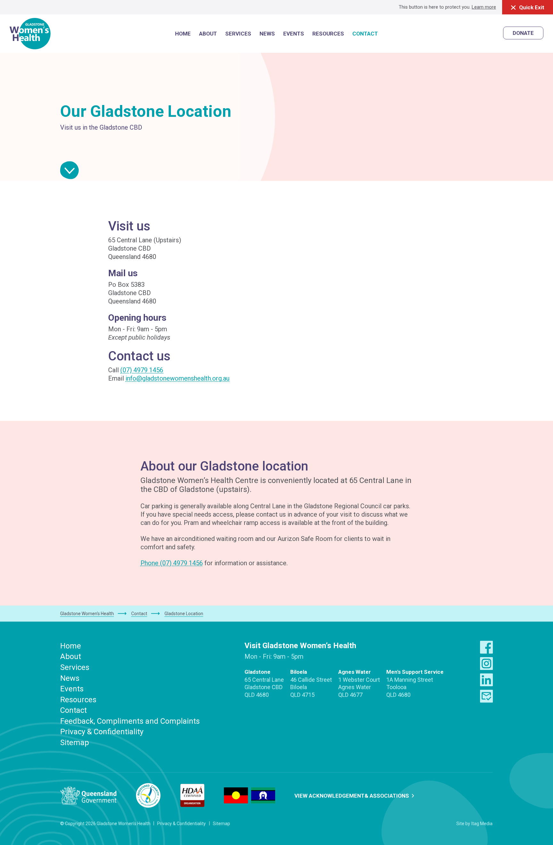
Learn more (484, 7)
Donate (523, 33)
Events (72, 688)
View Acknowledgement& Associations (352, 796)
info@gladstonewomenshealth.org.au (177, 378)
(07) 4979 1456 (141, 370)
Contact (73, 710)
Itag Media (482, 823)
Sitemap (74, 742)
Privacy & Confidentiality (101, 731)
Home (70, 645)
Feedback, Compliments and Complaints (130, 721)
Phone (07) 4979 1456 (171, 563)
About (70, 656)
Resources (78, 699)
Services (74, 667)
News (69, 678)
